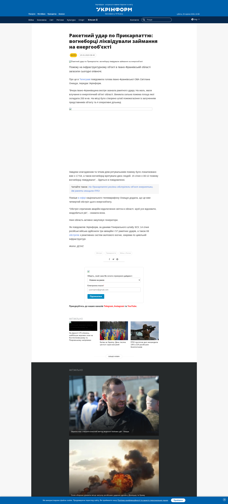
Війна (31, 20)
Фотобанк (41, 14)
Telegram (108, 306)
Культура (71, 20)
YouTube (131, 306)
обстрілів (74, 235)
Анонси (62, 14)
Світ (51, 20)
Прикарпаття (111, 253)
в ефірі (82, 198)
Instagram (119, 306)
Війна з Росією (125, 253)
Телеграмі (85, 79)
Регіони (60, 20)
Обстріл (99, 253)
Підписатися (96, 296)
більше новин (114, 356)
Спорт (81, 20)
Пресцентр (52, 14)
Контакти (134, 20)
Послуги (31, 14)
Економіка (42, 20)
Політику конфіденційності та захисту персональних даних (143, 500)
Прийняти (178, 500)
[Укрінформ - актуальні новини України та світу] (114, 9)
